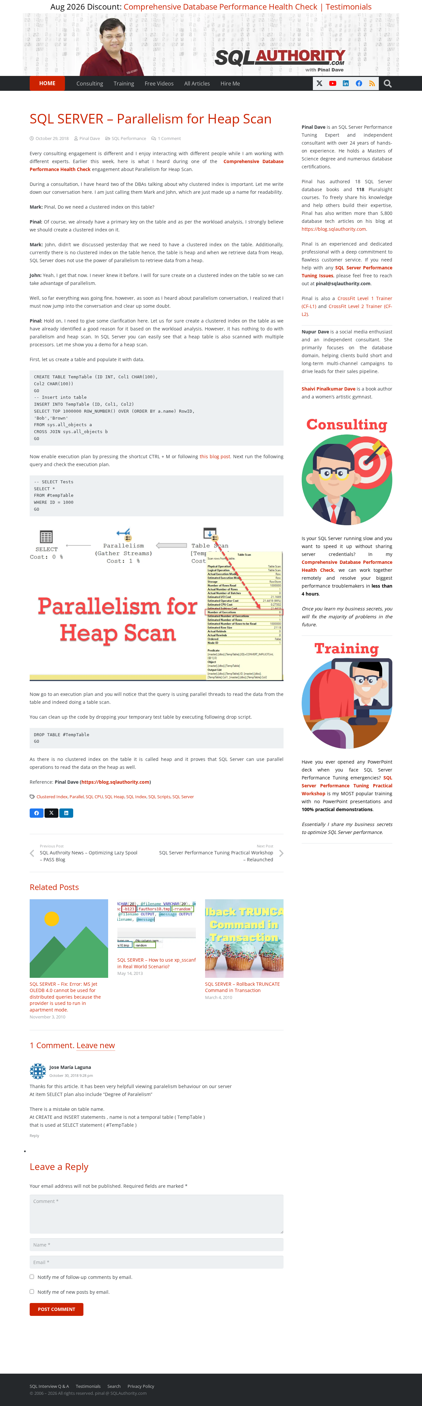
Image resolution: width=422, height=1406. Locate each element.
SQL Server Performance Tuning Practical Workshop (347, 785)
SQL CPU (94, 797)
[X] (319, 83)
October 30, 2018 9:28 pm (71, 1075)
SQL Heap (114, 797)
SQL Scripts (159, 797)
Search (114, 1386)
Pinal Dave (89, 138)
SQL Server (183, 797)
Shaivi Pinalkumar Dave (328, 389)
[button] (387, 83)
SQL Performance (129, 138)
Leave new (95, 1045)
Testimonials (349, 6)
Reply (34, 1135)
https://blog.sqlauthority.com (115, 782)
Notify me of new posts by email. (74, 1292)
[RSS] (372, 83)
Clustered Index (52, 797)
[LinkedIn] (345, 83)
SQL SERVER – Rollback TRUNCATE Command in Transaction (242, 987)
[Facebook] (359, 83)
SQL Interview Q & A (49, 1386)
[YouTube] (332, 83)
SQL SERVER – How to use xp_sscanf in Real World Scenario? (156, 963)
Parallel (77, 797)
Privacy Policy (141, 1386)
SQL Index (136, 797)
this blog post (215, 456)
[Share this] (37, 813)
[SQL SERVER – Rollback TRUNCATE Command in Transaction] (244, 938)
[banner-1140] (211, 44)
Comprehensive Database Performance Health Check (220, 6)
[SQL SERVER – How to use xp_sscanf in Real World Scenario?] (156, 926)
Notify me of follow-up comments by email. (85, 1277)
